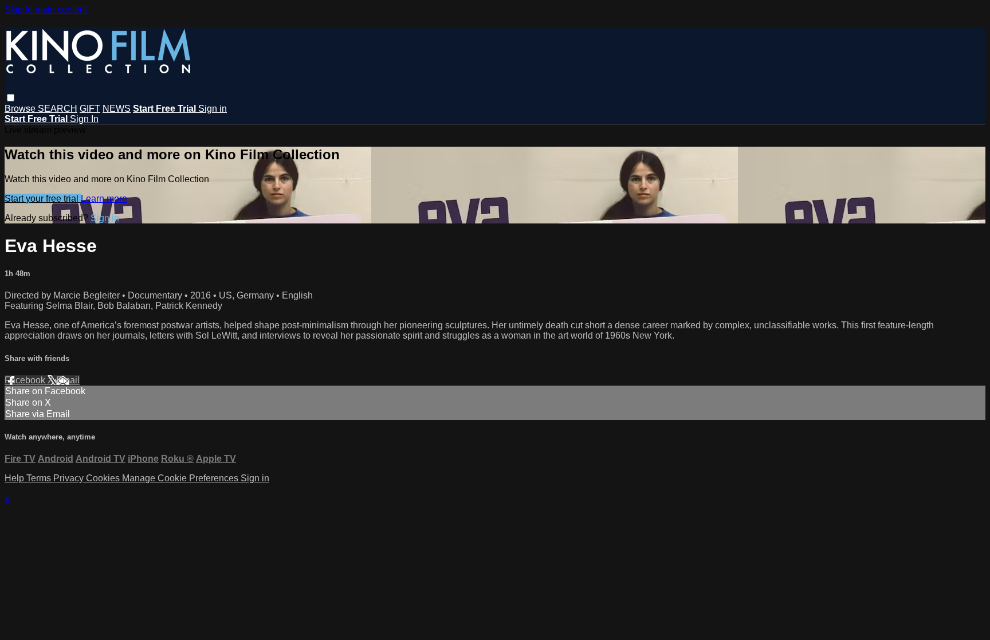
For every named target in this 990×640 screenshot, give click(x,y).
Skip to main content (46, 9)
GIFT (90, 108)
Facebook (26, 380)
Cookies (104, 478)
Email (68, 380)
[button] (10, 97)
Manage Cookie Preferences (181, 478)
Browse (21, 108)
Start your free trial (43, 198)
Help (15, 478)
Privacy (69, 478)
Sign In (84, 119)
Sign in (212, 108)
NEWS (117, 108)
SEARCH (57, 108)
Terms (39, 478)
